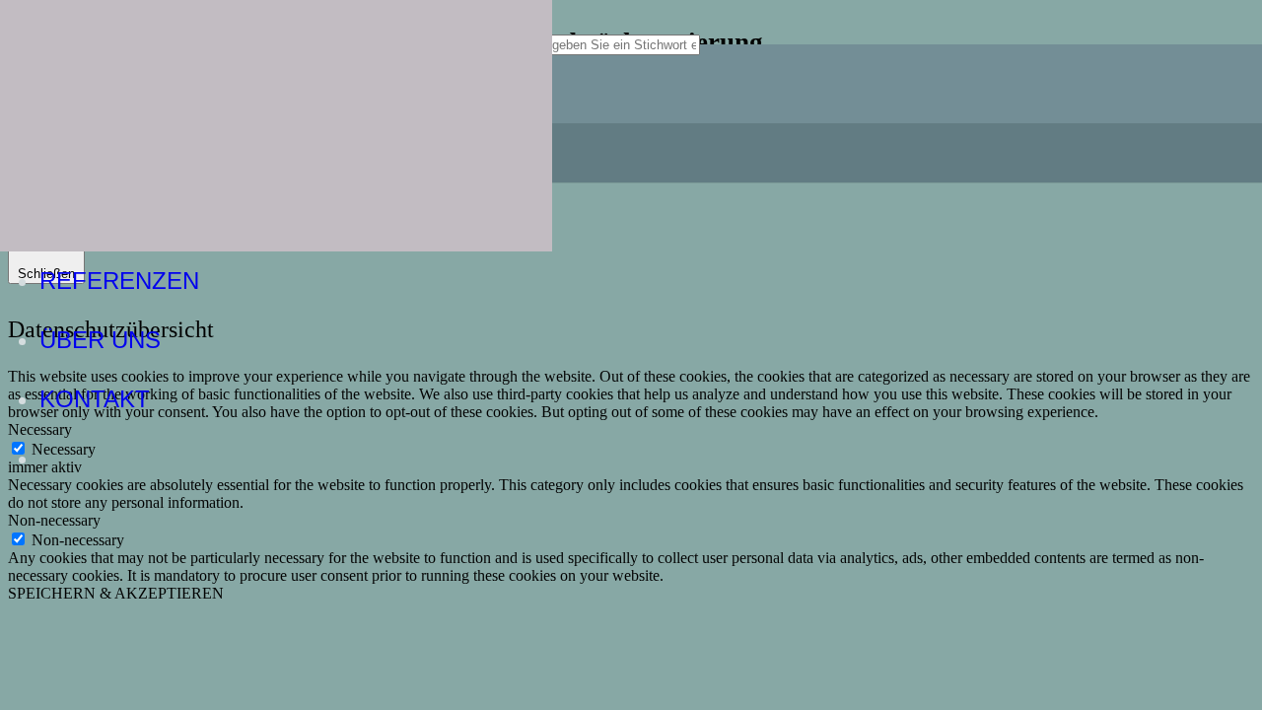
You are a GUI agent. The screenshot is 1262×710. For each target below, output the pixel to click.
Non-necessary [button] (54, 520)
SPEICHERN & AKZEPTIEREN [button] (116, 593)
